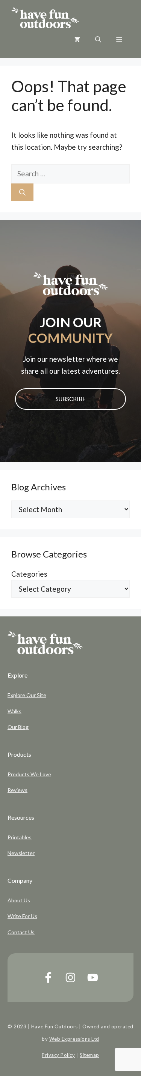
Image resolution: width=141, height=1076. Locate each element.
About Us (19, 900)
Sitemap (89, 1055)
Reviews (17, 790)
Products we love (29, 774)
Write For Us (22, 916)
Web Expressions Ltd (74, 1039)
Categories (29, 574)
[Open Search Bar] (98, 39)
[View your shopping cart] (77, 39)
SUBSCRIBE (71, 398)
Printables (20, 837)
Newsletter (21, 853)
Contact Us (21, 932)
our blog (18, 727)
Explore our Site (27, 695)
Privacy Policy (58, 1055)
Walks (14, 711)
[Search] (22, 192)
